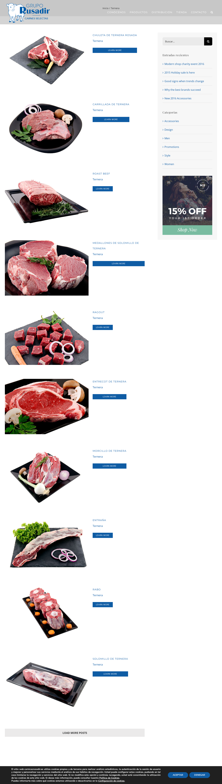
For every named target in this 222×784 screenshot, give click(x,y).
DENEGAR (199, 775)
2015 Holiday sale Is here (179, 72)
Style (167, 155)
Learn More (115, 50)
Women (169, 164)
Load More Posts (75, 733)
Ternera (98, 41)
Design (168, 129)
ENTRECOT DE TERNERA (109, 381)
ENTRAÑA (99, 520)
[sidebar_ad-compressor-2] (187, 177)
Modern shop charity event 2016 (184, 64)
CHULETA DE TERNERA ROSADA (115, 35)
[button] (212, 12)
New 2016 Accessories (177, 98)
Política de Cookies (109, 777)
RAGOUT (99, 312)
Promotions (171, 147)
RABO (97, 589)
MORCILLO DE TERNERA (109, 450)
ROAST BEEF (101, 173)
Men (167, 138)
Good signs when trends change (184, 81)
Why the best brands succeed (182, 90)
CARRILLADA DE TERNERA (111, 104)
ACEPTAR (178, 775)
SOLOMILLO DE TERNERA (110, 658)
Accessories (171, 121)
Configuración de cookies (111, 780)
